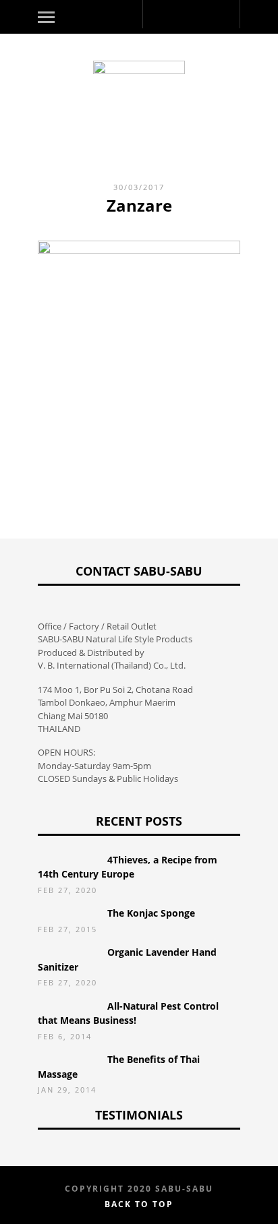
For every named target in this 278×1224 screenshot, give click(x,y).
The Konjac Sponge (151, 913)
